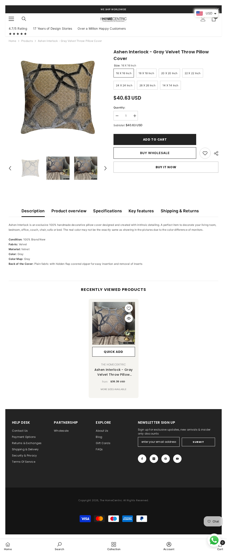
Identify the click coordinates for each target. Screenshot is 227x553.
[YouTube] (177, 458)
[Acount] (203, 18)
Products (27, 41)
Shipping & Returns (180, 211)
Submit (198, 442)
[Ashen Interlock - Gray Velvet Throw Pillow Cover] (113, 323)
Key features (141, 211)
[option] (58, 97)
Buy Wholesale (155, 153)
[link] (205, 153)
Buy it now (166, 167)
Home (12, 41)
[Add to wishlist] (129, 308)
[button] (10, 168)
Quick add (113, 352)
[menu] (11, 18)
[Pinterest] (165, 458)
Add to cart (155, 139)
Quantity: (119, 107)
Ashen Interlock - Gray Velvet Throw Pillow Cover (113, 372)
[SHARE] (214, 153)
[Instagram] (154, 458)
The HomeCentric (113, 364)
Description (33, 211)
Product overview (69, 211)
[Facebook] (142, 458)
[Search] (24, 18)
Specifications (107, 211)
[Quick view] (129, 318)
